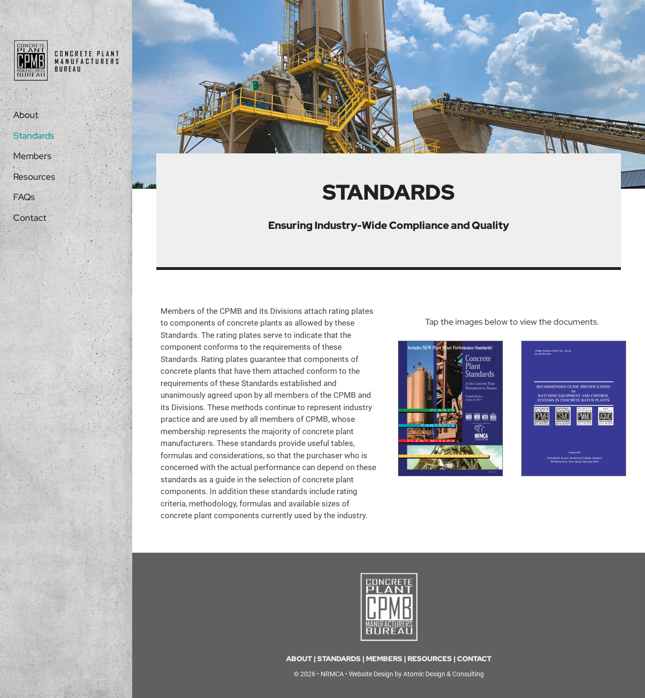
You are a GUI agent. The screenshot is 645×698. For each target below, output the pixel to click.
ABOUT (299, 659)
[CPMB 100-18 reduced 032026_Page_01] (450, 345)
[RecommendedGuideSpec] (574, 345)
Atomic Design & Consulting (443, 674)
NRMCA (332, 674)
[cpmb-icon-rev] (388, 575)
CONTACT (474, 659)
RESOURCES (429, 659)
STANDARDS (339, 659)
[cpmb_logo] (66, 43)
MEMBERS (384, 659)
